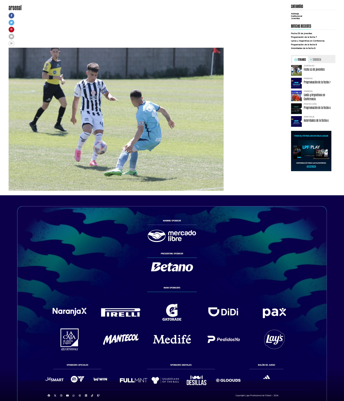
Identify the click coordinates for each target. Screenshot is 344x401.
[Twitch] (98, 395)
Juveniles (295, 18)
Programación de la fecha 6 (304, 45)
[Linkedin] (86, 395)
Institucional (296, 16)
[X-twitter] (55, 395)
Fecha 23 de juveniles (301, 33)
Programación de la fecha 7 (304, 37)
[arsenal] (116, 190)
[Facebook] (48, 395)
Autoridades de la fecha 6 (303, 48)
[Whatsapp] (73, 395)
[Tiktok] (92, 395)
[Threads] (79, 395)
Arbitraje (295, 14)
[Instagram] (61, 395)
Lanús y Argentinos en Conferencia (307, 41)
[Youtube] (67, 395)
